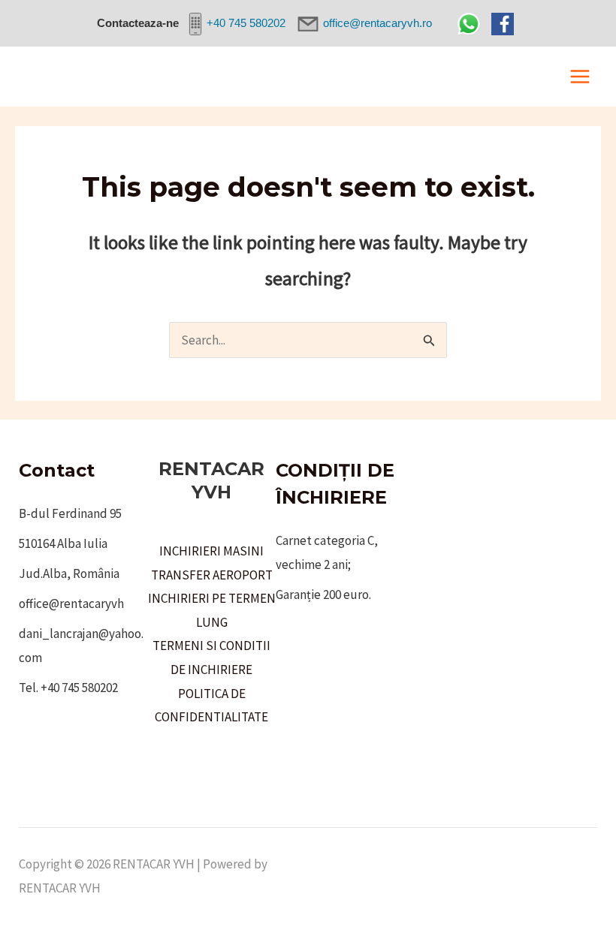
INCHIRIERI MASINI (211, 551)
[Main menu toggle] (581, 77)
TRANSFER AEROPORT (212, 575)
